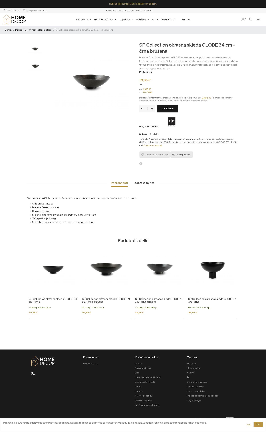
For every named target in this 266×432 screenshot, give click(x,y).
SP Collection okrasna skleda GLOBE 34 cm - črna (53, 300)
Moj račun (191, 363)
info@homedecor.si (152, 145)
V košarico (167, 108)
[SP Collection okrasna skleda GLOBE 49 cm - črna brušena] (159, 270)
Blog (137, 372)
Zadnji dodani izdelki (145, 382)
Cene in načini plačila (197, 382)
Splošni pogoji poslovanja (147, 405)
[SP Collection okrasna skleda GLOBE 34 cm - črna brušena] (35, 49)
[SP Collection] (171, 126)
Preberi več (146, 72)
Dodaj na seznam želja (157, 154)
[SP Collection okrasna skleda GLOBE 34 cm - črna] (53, 270)
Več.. (249, 424)
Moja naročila (193, 368)
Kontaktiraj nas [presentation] (145, 183)
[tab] (119, 183)
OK (258, 424)
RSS (34, 375)
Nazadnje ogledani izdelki (148, 377)
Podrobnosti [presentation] (119, 183)
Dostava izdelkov (195, 386)
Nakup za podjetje (196, 391)
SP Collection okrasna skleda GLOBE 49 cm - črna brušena (159, 300)
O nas (138, 386)
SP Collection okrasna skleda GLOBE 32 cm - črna (212, 300)
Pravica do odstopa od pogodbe (202, 395)
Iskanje (138, 363)
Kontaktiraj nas (90, 363)
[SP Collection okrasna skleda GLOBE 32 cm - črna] (212, 270)
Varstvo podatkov (143, 395)
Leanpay (206, 97)
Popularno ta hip (143, 368)
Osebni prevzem (143, 400)
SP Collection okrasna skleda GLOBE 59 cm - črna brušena (106, 300)
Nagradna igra (194, 400)
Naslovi (190, 372)
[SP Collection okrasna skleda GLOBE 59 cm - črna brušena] (106, 270)
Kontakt (138, 391)
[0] (243, 19)
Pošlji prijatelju (183, 154)
